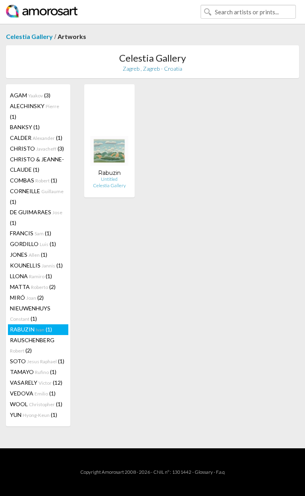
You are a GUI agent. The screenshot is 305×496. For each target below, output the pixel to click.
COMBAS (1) (33, 180)
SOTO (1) (37, 361)
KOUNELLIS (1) (36, 265)
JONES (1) (28, 254)
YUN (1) (33, 414)
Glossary (204, 472)
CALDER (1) (36, 137)
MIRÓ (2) (27, 297)
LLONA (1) (31, 276)
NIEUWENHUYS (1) (30, 313)
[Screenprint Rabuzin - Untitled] (109, 129)
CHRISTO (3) (37, 148)
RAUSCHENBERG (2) (32, 345)
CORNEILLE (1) (37, 196)
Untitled (109, 179)
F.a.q (220, 472)
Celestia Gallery (29, 36)
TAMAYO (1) (33, 371)
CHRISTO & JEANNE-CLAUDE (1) (37, 164)
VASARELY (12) (36, 382)
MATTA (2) (33, 286)
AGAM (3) (30, 95)
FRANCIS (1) (30, 233)
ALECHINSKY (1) (34, 111)
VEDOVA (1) (33, 393)
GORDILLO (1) (33, 243)
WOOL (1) (36, 404)
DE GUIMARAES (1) (36, 217)
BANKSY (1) (25, 127)
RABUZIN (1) (31, 329)
